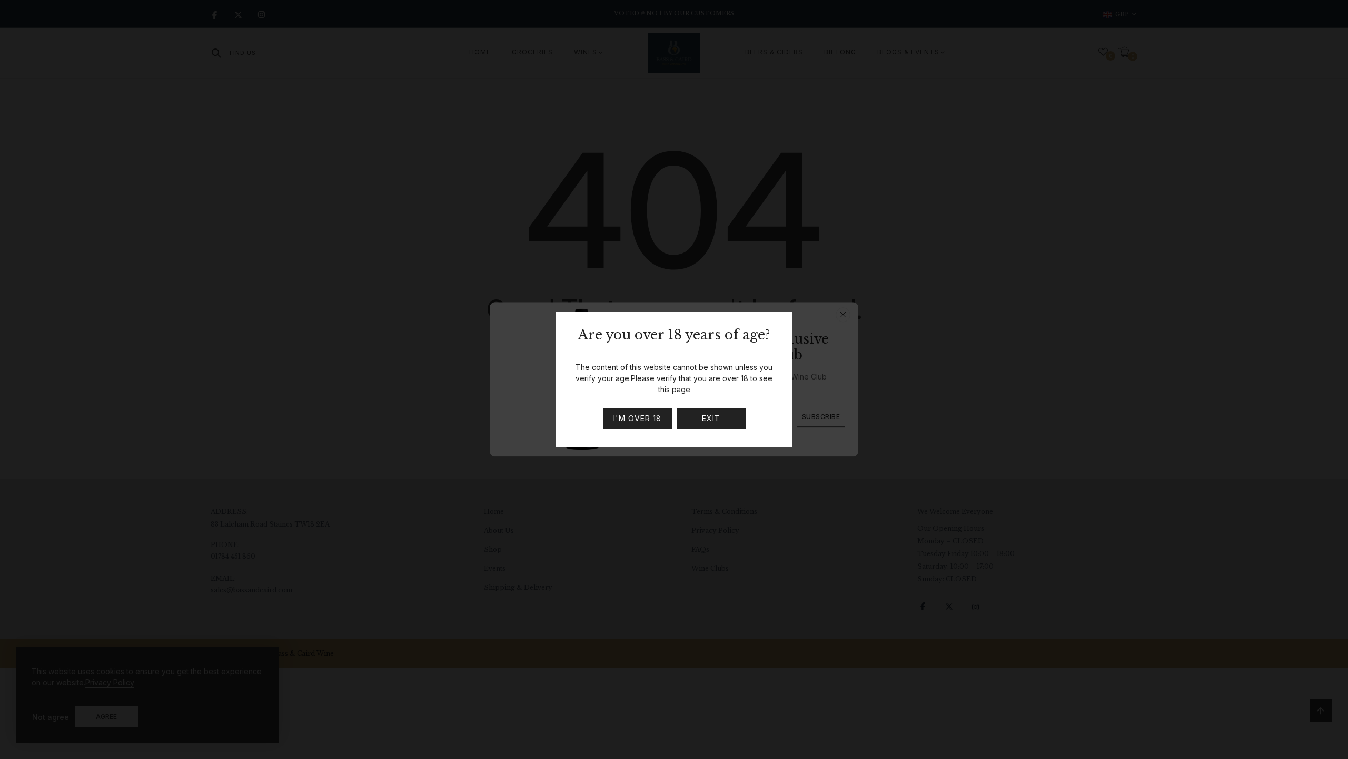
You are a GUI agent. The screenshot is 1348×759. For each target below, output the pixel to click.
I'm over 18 (637, 418)
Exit (711, 418)
